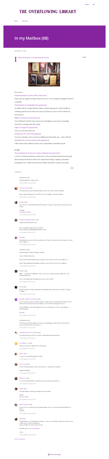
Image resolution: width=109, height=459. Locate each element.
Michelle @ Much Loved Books (28, 299)
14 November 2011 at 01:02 (27, 399)
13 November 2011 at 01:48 (27, 197)
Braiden (21, 271)
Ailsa (20, 418)
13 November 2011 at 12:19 (27, 327)
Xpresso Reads (23, 397)
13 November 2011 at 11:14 (27, 294)
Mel (20, 237)
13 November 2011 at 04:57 (27, 232)
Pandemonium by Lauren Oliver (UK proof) (31, 95)
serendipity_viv (24, 343)
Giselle (21, 388)
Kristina (21, 202)
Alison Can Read (24, 404)
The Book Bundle (34, 428)
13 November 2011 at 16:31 (27, 373)
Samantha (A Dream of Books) (28, 332)
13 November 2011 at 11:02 (27, 282)
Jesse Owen (22, 364)
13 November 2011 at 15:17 (27, 348)
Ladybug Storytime (25, 212)
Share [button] (84, 57)
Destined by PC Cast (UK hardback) (28, 134)
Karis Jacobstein (24, 188)
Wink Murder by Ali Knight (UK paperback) (30, 105)
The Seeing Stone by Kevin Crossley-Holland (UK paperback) (37, 153)
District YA (22, 378)
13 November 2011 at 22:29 (27, 383)
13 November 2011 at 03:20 (27, 214)
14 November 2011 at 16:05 (27, 435)
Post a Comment (20, 439)
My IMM (21, 312)
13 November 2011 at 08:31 (27, 266)
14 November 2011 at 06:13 (27, 413)
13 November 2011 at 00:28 (27, 183)
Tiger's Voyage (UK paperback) (26, 127)
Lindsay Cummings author (27, 219)
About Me (25, 21)
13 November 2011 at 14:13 (27, 338)
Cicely (21, 287)
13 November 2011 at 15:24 (27, 359)
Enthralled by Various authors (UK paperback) (32, 140)
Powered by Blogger (55, 454)
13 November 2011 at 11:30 (27, 315)
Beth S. (21, 353)
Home (16, 21)
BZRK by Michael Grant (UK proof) (27, 118)
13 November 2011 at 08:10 (27, 244)
